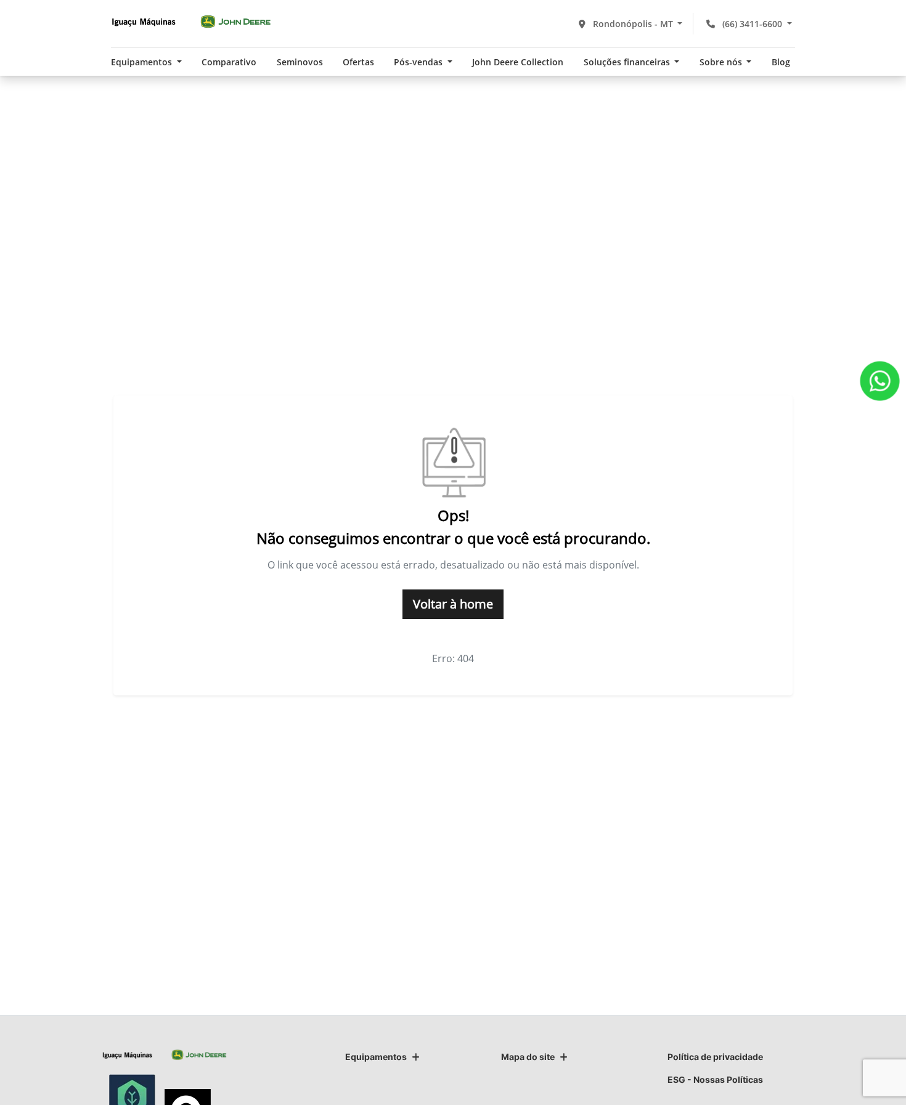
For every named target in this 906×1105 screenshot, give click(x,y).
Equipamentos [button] (142, 62)
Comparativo (229, 62)
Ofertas (358, 62)
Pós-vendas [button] (419, 62)
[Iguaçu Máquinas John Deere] (191, 21)
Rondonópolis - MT (632, 24)
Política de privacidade (715, 1056)
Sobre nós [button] (722, 62)
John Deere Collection (517, 62)
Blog (781, 62)
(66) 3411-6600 (752, 24)
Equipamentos (376, 1056)
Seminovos (300, 62)
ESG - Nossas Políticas (715, 1079)
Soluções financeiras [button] (628, 62)
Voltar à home (453, 604)
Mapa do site (528, 1056)
